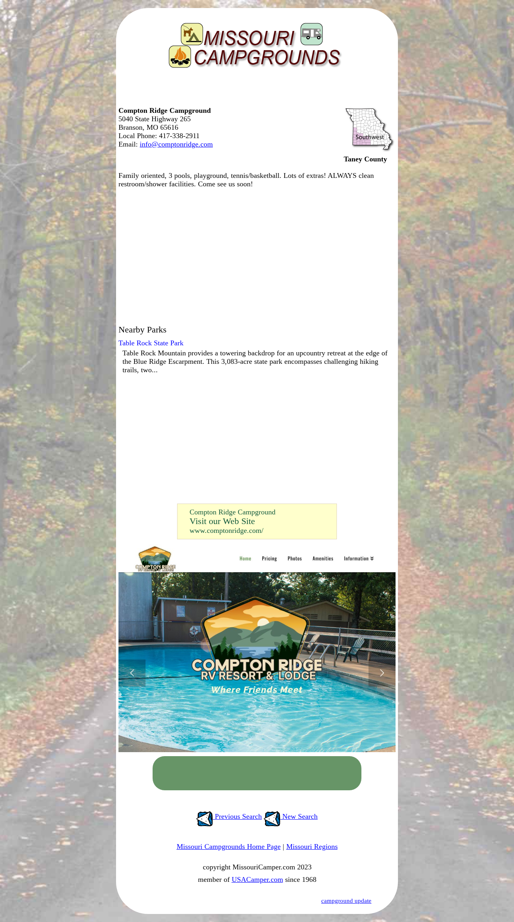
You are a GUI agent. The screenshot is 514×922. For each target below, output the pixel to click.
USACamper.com (257, 879)
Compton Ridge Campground (232, 512)
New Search (299, 816)
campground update (346, 901)
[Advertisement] (255, 90)
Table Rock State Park (151, 343)
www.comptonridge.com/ (226, 530)
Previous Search (237, 816)
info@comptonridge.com (176, 144)
